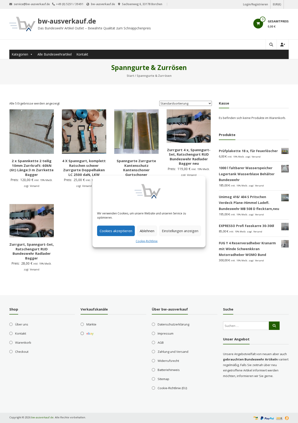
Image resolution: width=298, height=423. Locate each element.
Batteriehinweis (169, 370)
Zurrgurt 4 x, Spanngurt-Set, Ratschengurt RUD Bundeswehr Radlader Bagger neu (188, 156)
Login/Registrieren (255, 4)
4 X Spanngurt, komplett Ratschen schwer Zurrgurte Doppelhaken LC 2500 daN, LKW (84, 167)
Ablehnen (147, 230)
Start (130, 75)
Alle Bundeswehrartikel (54, 54)
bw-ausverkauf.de (67, 21)
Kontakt (82, 54)
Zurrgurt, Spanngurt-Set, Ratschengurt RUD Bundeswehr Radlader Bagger (31, 251)
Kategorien (20, 54)
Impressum (165, 333)
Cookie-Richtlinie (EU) (172, 388)
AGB (161, 342)
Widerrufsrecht (168, 361)
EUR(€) (277, 4)
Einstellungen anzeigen (180, 230)
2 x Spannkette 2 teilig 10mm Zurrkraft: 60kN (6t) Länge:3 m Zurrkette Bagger (32, 167)
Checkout (21, 352)
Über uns (21, 324)
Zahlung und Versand (173, 352)
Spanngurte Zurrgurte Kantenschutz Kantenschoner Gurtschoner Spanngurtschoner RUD (136, 169)
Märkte (91, 324)
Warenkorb (23, 342)
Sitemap (163, 379)
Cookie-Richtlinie (147, 241)
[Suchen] (274, 326)
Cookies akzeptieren (116, 230)
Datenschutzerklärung (173, 324)
